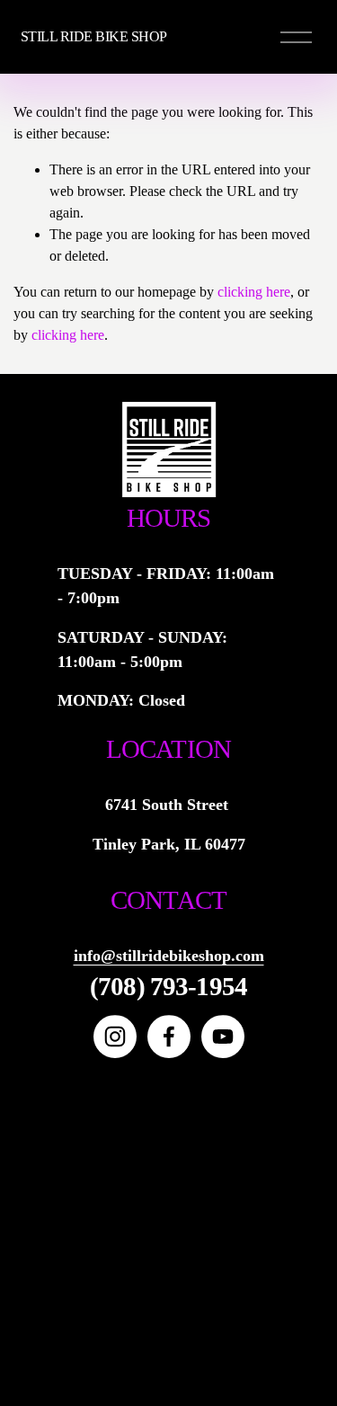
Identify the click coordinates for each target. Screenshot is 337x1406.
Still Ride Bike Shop (94, 36)
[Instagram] (115, 1036)
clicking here (253, 291)
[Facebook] (169, 1036)
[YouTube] (222, 1036)
